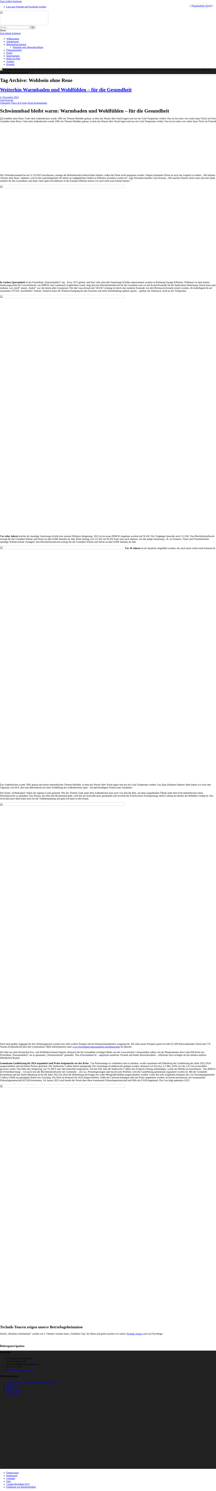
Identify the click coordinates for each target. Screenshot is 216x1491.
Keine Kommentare (37, 103)
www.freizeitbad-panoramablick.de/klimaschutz (96, 1046)
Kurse (9, 1388)
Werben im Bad (14, 1390)
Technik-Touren (134, 1333)
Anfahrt (10, 61)
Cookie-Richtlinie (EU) (18, 1484)
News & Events (19, 103)
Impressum (11, 1475)
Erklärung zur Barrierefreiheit (21, 1487)
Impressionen (13, 55)
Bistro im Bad (13, 58)
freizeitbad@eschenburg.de (20, 1369)
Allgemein (5, 103)
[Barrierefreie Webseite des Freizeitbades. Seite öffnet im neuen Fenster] (201, 6)
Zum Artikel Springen (11, 1)
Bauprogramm (13, 1393)
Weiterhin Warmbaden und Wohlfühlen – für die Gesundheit (66, 89)
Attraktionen (12, 41)
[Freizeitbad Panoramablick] (108, 18)
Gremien (10, 1478)
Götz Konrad (6, 100)
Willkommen (12, 38)
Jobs (8, 1481)
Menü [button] (3, 30)
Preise (9, 53)
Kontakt (10, 64)
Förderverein (12, 1385)
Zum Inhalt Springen (10, 33)
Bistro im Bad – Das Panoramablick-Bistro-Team (30, 1382)
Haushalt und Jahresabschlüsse (28, 47)
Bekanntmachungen (16, 44)
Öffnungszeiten (14, 50)
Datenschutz (12, 1472)
